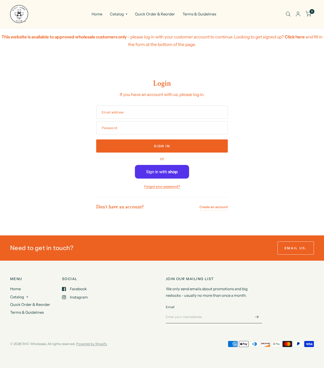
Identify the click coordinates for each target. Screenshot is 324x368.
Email (170, 307)
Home (97, 14)
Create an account (213, 207)
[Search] (288, 14)
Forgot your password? (162, 186)
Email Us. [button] (296, 248)
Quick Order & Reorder (155, 14)
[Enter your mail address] (257, 316)
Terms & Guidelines (199, 14)
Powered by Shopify (91, 344)
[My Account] (298, 14)
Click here (295, 36)
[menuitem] (97, 14)
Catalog (117, 14)
